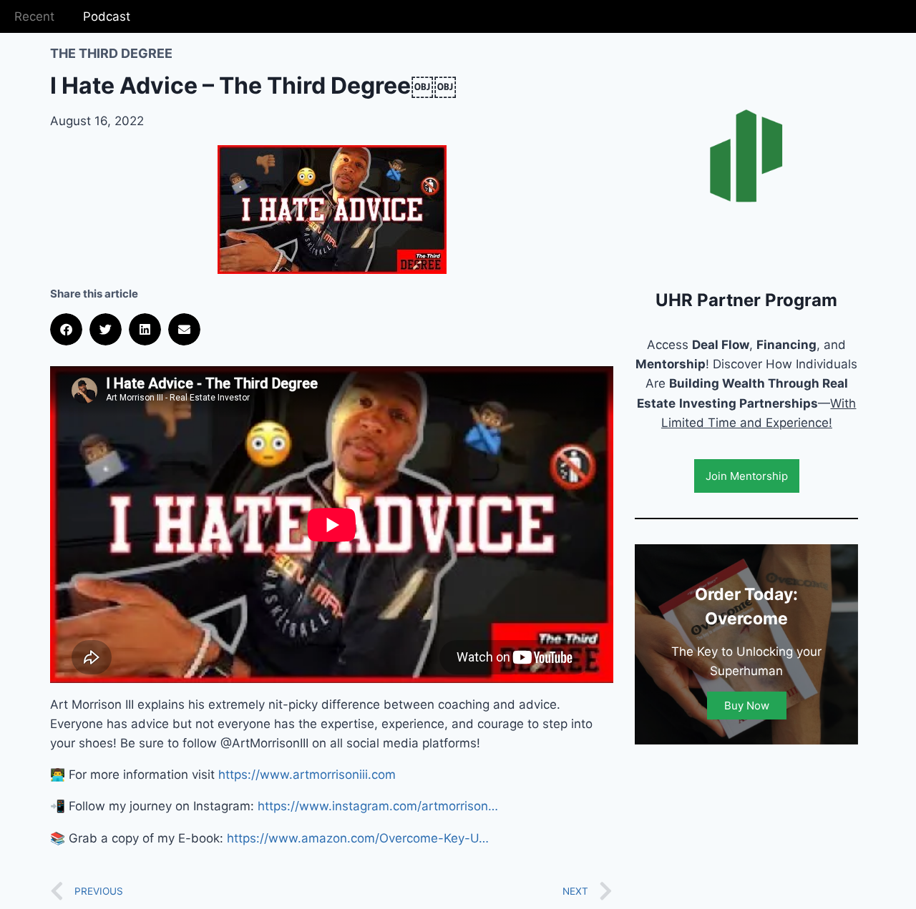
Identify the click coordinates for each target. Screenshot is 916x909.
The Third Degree (111, 53)
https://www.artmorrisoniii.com (307, 774)
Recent (34, 16)
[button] (66, 329)
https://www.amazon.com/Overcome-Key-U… (358, 838)
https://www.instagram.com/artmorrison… (378, 806)
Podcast (106, 16)
